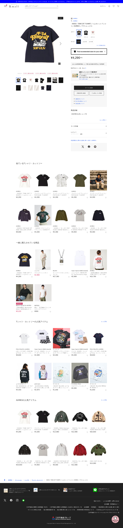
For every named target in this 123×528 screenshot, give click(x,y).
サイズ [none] (72, 41)
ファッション (18, 480)
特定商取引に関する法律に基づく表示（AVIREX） (84, 140)
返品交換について (80, 103)
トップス (27, 480)
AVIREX (75, 18)
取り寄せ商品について (81, 101)
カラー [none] (72, 32)
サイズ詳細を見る (101, 45)
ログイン (103, 6)
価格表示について (80, 98)
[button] (39, 43)
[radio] (79, 34)
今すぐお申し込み (83, 79)
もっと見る (102, 120)
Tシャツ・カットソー (37, 480)
